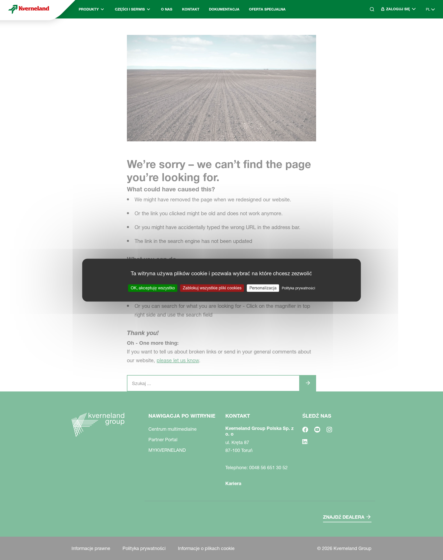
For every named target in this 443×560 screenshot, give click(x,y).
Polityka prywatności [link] (298, 288)
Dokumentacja (224, 9)
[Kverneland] (28, 9)
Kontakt (190, 9)
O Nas (166, 9)
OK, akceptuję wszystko (153, 287)
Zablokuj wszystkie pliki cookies (212, 287)
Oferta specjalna (267, 9)
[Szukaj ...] (368, 31)
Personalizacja (263, 287)
